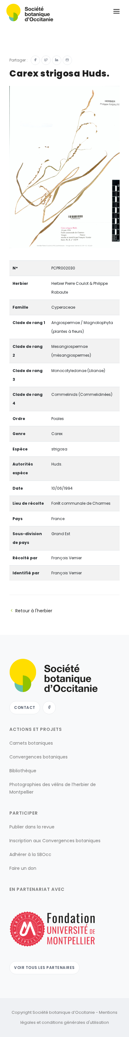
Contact (24, 707)
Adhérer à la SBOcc (30, 854)
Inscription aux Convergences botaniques (55, 841)
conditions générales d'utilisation (75, 1022)
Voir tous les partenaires (44, 967)
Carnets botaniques (31, 743)
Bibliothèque (22, 771)
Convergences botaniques (38, 757)
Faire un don (22, 868)
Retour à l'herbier (33, 611)
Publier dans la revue (31, 827)
